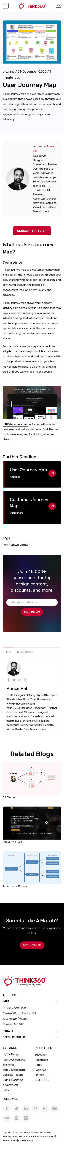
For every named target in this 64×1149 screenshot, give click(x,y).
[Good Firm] (26, 1118)
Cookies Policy (25, 1140)
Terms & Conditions (29, 1136)
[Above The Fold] (32, 823)
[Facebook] (7, 1109)
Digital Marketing (13, 1080)
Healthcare (41, 1059)
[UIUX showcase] (32, 403)
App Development (14, 1059)
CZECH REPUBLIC (14, 1037)
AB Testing (9, 797)
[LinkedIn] (26, 1109)
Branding (8, 1064)
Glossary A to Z (31, 230)
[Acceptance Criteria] (32, 867)
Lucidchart (16, 512)
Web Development (14, 1069)
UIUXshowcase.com (15, 424)
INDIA (6, 1001)
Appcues (15, 476)
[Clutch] (16, 1118)
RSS (15, 1136)
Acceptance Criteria (15, 886)
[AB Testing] (32, 778)
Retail (38, 1064)
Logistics (40, 1070)
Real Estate (42, 1080)
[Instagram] (45, 1109)
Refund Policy (10, 1140)
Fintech (39, 1075)
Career (6, 1090)
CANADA (8, 1031)
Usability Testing (13, 1074)
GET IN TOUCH (32, 945)
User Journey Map (28, 469)
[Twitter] (16, 1109)
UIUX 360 (9, 71)
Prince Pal (16, 688)
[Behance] (55, 1109)
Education (41, 1054)
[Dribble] (35, 1109)
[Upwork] (7, 1118)
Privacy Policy (48, 1136)
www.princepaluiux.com (20, 703)
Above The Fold (12, 842)
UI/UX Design (11, 1054)
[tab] (8, 652)
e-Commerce (10, 1085)
